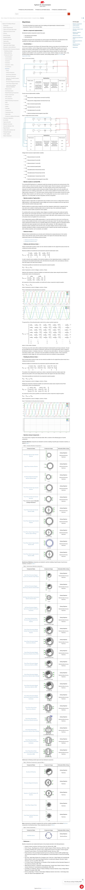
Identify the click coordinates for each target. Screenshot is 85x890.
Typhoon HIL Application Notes (25, 9)
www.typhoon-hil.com (46, 888)
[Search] (69, 14)
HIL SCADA (5, 120)
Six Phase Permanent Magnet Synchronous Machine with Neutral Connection (31, 609)
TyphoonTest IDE (7, 122)
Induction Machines (10, 72)
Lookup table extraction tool (9, 129)
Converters (7, 62)
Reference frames (76, 35)
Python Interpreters (7, 135)
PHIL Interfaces (8, 96)
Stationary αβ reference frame (31, 239)
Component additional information (12, 116)
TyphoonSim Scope (26, 55)
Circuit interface (76, 27)
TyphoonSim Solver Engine (9, 45)
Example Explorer (7, 37)
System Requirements (8, 27)
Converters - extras (9, 64)
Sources (7, 104)
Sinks (6, 102)
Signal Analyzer (6, 127)
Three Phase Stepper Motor (12, 83)
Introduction (5, 25)
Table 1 (27, 443)
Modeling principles (8, 51)
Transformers (8, 110)
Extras (7, 70)
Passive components (9, 94)
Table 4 (53, 825)
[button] (1, 23)
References (75, 47)
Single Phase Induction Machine (31, 466)
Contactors (7, 60)
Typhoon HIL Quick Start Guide (9, 29)
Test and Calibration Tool (8, 126)
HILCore (5, 33)
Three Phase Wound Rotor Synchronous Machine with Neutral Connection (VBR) (31, 752)
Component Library (35, 18)
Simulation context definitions (9, 47)
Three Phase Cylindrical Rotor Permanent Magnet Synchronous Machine (31, 620)
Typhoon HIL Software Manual (42, 9)
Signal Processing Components (11, 100)
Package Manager (7, 131)
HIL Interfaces (8, 66)
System (6, 106)
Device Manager (6, 35)
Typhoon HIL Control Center (9, 31)
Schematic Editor (6, 43)
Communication (8, 58)
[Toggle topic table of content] (84, 21)
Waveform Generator (7, 124)
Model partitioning (8, 52)
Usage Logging (6, 133)
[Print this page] (83, 18)
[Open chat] (82, 887)
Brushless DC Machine (11, 76)
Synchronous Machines (11, 74)
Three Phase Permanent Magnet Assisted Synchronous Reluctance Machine (31, 631)
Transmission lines (9, 112)
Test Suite (7, 108)
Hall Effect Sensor (31, 835)
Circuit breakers (8, 56)
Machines (42, 18)
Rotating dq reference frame (31, 241)
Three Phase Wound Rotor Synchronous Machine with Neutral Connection (31, 741)
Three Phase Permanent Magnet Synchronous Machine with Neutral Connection (31, 697)
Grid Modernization (9, 90)
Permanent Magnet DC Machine (13, 81)
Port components (8, 98)
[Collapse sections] (82, 18)
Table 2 (33, 563)
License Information (7, 39)
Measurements (8, 88)
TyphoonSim (6, 41)
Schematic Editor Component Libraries (24, 18)
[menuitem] (26, 10)
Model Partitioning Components (11, 92)
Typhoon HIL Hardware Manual (59, 9)
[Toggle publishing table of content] (1, 21)
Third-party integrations (8, 118)
